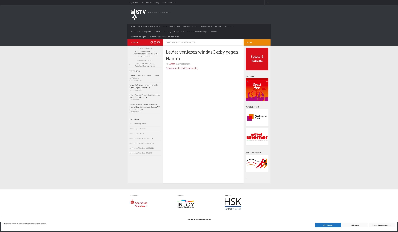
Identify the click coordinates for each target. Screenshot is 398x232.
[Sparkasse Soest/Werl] (139, 209)
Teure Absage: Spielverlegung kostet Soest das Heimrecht (145, 96)
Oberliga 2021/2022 (138, 128)
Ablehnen (355, 225)
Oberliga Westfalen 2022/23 (141, 153)
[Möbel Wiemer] (257, 145)
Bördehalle (229, 26)
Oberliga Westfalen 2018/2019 (180, 42)
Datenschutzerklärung (150, 2)
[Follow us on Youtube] (158, 42)
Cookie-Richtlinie (169, 2)
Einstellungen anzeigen (382, 225)
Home (132, 26)
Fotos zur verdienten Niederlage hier (182, 68)
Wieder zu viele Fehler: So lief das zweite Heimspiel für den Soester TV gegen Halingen (145, 107)
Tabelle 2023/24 (206, 26)
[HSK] (233, 209)
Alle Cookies (328, 225)
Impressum (133, 2)
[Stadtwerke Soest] (257, 125)
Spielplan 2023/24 (190, 26)
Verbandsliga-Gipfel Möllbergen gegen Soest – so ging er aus (154, 37)
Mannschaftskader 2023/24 (149, 26)
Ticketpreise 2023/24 (171, 26)
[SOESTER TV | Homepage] (138, 14)
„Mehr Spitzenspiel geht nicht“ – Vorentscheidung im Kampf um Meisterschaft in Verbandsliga (168, 31)
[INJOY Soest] (186, 209)
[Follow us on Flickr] (155, 42)
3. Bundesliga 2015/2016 (140, 124)
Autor (172, 64)
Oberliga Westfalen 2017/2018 (142, 143)
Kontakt (218, 26)
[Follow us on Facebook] (151, 42)
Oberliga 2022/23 (137, 133)
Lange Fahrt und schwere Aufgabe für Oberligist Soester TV (144, 86)
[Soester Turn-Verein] (257, 171)
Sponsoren (214, 31)
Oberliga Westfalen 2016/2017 (142, 138)
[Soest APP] (257, 100)
